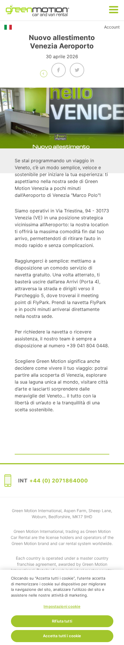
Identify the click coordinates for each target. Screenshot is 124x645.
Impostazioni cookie (62, 606)
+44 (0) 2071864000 (58, 481)
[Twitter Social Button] (77, 70)
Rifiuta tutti (62, 621)
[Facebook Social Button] (58, 70)
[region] (62, 607)
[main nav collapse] (113, 10)
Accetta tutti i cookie (62, 635)
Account (112, 26)
